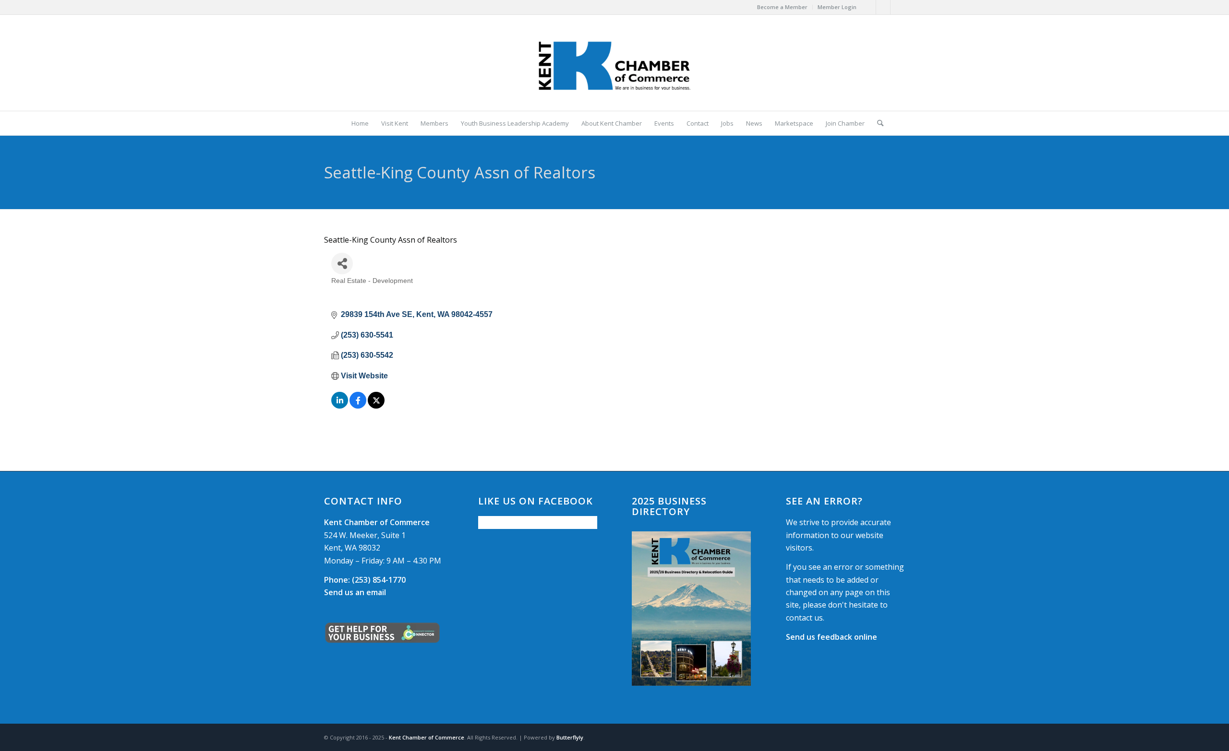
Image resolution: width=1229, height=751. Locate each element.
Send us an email (355, 592)
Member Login (837, 7)
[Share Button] (342, 263)
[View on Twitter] (376, 406)
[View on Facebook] (357, 406)
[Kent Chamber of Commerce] (614, 63)
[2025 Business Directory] (691, 608)
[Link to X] (883, 7)
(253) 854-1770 (365, 580)
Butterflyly (569, 737)
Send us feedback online (831, 637)
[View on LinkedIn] (339, 406)
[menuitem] (782, 7)
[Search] (877, 123)
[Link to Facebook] (869, 7)
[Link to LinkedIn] (898, 7)
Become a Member (782, 7)
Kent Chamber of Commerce (426, 737)
